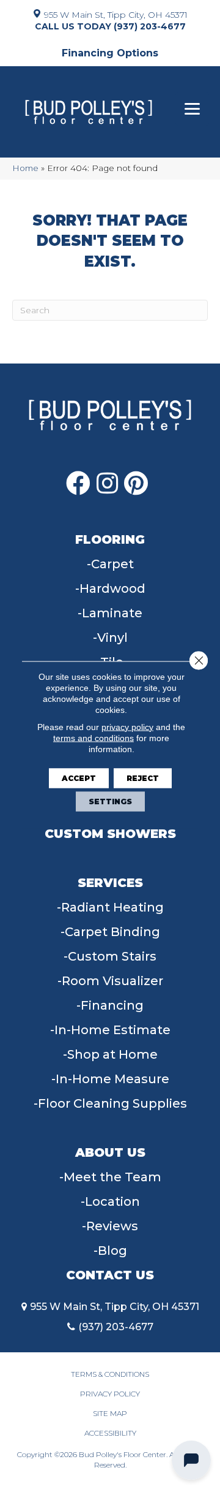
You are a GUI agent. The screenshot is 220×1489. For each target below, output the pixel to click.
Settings (110, 800)
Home (25, 168)
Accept (79, 777)
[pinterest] (136, 483)
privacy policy (127, 726)
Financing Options (110, 53)
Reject (143, 777)
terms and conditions (93, 737)
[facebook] (78, 483)
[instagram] (107, 483)
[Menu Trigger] (192, 109)
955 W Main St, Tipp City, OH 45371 (116, 14)
